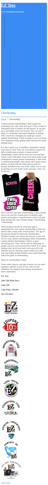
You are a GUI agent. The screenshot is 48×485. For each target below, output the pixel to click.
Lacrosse (15, 86)
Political (15, 91)
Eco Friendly (17, 69)
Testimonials (11, 108)
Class (14, 65)
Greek (14, 79)
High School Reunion (21, 84)
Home (3, 119)
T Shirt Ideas (11, 45)
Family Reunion (18, 72)
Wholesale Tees (18, 105)
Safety (14, 98)
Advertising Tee (18, 48)
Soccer (14, 100)
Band (14, 50)
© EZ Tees (5, 483)
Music (14, 88)
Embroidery (11, 31)
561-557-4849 (12, 17)
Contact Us (11, 22)
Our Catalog (11, 38)
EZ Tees (8, 5)
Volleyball (16, 103)
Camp (14, 55)
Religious (16, 96)
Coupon (9, 24)
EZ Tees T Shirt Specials (16, 36)
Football (15, 74)
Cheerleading (17, 60)
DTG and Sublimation (15, 29)
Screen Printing (12, 43)
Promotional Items (14, 41)
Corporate (16, 67)
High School (17, 81)
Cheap (14, 57)
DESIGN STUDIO (14, 26)
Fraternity (16, 77)
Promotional (17, 93)
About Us (10, 19)
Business (15, 53)
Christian (15, 62)
